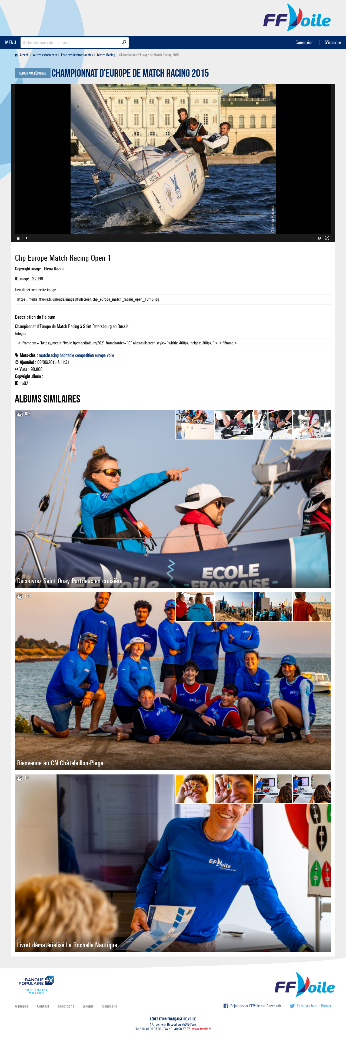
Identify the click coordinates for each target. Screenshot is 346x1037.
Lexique (88, 1006)
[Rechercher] (124, 42)
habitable (67, 355)
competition (84, 355)
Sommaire (109, 1006)
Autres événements (45, 55)
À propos (21, 1006)
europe (100, 355)
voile (110, 355)
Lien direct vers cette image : (36, 289)
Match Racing (106, 55)
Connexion (304, 42)
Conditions (66, 1006)
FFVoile (297, 17)
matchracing (49, 355)
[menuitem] (23, 55)
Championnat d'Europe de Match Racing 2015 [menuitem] (149, 55)
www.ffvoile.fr (201, 1029)
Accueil (24, 55)
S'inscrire (333, 42)
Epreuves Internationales (77, 55)
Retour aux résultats (32, 73)
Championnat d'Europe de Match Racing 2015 (130, 74)
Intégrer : (22, 333)
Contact (43, 1006)
